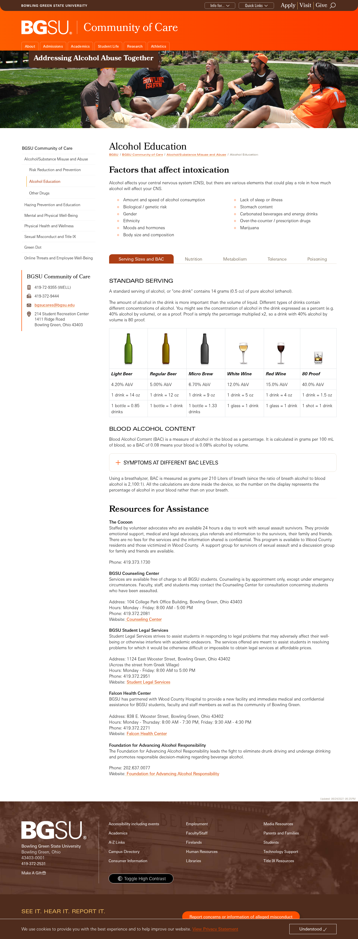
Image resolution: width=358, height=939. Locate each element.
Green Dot (32, 247)
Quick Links (254, 5)
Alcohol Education (44, 181)
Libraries (193, 861)
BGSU (114, 154)
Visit (305, 5)
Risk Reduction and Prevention (55, 169)
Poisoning (317, 259)
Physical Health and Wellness (49, 226)
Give (321, 5)
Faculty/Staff (196, 833)
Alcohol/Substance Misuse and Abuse (196, 154)
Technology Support (281, 851)
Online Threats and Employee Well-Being (58, 258)
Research (135, 46)
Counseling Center (143, 619)
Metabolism (235, 259)
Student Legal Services (148, 682)
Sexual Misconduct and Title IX (50, 236)
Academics (80, 46)
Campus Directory (124, 851)
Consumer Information (128, 861)
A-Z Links (117, 842)
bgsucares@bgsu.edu (55, 305)
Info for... (217, 5)
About (30, 46)
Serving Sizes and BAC (141, 259)
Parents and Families (281, 833)
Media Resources (278, 824)
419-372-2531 (33, 863)
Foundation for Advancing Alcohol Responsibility (172, 773)
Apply (288, 5)
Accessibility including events (134, 824)
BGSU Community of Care (142, 154)
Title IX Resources (279, 861)
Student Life (108, 46)
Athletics (158, 46)
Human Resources (202, 851)
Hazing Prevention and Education (52, 204)
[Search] (333, 5)
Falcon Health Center (147, 733)
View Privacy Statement (215, 928)
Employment (197, 824)
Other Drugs (39, 193)
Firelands (194, 842)
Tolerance (277, 259)
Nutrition (193, 259)
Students (271, 842)
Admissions (53, 46)
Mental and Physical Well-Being (51, 215)
